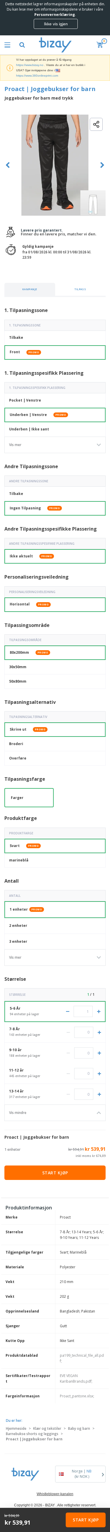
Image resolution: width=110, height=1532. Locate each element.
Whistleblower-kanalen (55, 1494)
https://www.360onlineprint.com (37, 75)
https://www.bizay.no (29, 65)
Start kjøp (55, 1173)
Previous (7, 165)
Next (102, 165)
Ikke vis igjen (56, 24)
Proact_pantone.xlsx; (77, 1396)
